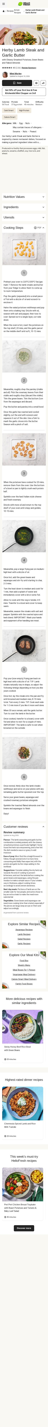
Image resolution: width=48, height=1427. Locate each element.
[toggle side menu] (3, 4)
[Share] (43, 83)
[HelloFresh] (24, 4)
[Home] (3, 11)
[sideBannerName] (24, 174)
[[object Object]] (36, 83)
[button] (24, 207)
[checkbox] (3, 68)
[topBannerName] (24, 19)
